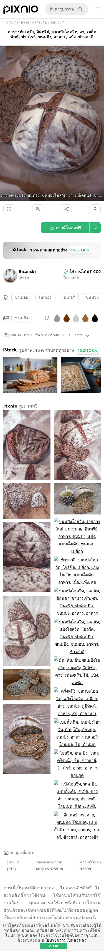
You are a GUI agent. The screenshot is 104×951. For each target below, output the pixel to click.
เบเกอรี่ (68, 297)
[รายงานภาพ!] (95, 208)
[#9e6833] (85, 317)
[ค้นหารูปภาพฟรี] (81, 9)
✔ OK (53, 946)
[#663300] (66, 317)
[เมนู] (98, 9)
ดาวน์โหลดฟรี (69, 227)
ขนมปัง (92, 297)
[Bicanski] (10, 280)
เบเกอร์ (45, 297)
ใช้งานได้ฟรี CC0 (85, 271)
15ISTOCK (87, 350)
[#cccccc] (76, 317)
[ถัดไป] (98, 116)
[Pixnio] (20, 11)
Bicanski (27, 271)
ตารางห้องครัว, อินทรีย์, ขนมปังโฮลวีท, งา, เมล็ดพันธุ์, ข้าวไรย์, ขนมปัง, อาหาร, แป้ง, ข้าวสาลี (52, 34)
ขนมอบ (22, 297)
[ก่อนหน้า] (6, 116)
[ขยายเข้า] (37, 208)
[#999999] (57, 317)
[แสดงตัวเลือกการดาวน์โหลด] (95, 227)
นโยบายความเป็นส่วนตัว (64, 940)
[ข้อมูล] (8, 208)
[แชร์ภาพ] (66, 208)
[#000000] (94, 317)
